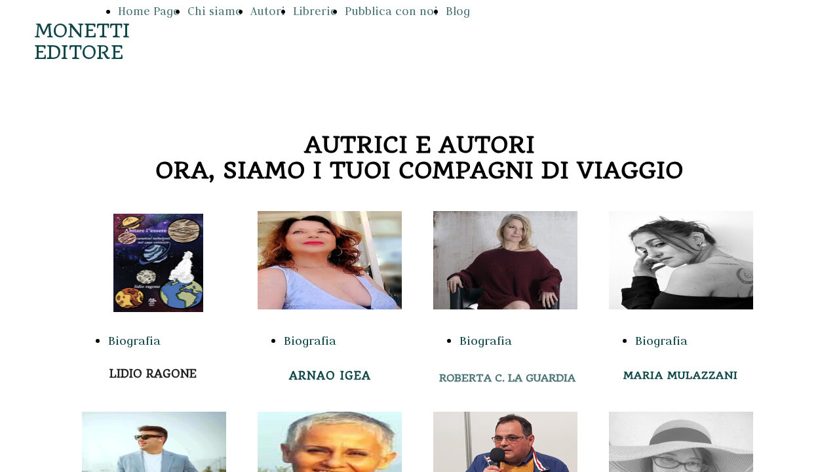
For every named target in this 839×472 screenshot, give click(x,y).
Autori (267, 11)
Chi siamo (215, 11)
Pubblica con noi (391, 11)
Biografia (134, 340)
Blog (458, 11)
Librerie (315, 11)
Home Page (149, 11)
